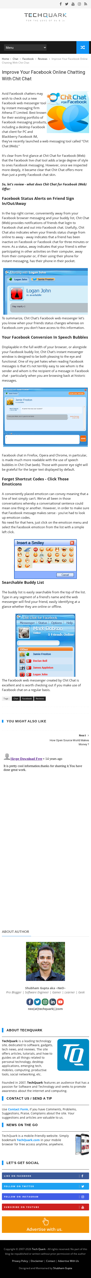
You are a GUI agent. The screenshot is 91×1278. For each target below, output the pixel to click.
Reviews (43, 59)
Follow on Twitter (19, 1186)
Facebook (28, 59)
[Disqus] (45, 804)
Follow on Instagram (21, 1196)
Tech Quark (39, 1249)
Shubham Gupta (62, 1268)
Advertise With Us (68, 1261)
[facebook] (61, 4)
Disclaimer (37, 1261)
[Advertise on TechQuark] (45, 1232)
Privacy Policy (20, 1261)
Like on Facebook (18, 1175)
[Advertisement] (45, 893)
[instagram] (79, 4)
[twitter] (66, 4)
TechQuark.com (28, 1140)
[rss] (85, 4)
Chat (16, 59)
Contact (50, 1261)
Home (5, 59)
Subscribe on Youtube (21, 1207)
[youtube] (73, 4)
